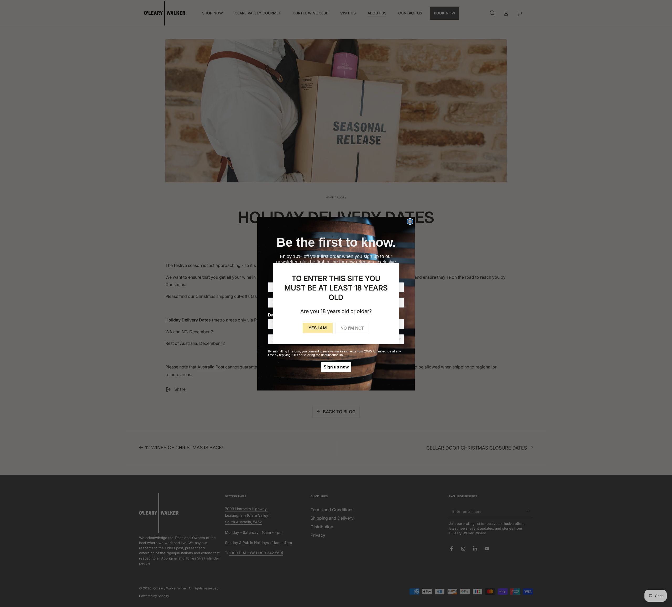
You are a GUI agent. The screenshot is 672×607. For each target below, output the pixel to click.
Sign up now (336, 367)
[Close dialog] (410, 221)
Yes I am (317, 327)
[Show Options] (399, 339)
